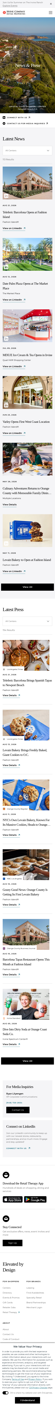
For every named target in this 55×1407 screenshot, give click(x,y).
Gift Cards (8, 1302)
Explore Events (10, 6)
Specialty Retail (34, 1297)
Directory (7, 1292)
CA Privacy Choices (38, 1387)
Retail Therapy (10, 1312)
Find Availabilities (35, 1292)
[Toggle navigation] (50, 12)
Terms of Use (18, 1379)
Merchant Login (34, 1307)
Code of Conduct (11, 1339)
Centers (6, 1288)
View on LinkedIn (12, 228)
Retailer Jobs (9, 1307)
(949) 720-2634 (14, 1103)
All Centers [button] (10, 150)
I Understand (27, 1400)
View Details (10, 504)
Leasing (30, 1288)
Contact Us (18, 1110)
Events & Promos (11, 1297)
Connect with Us (16, 1148)
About (6, 1329)
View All (27, 587)
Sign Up (12, 1243)
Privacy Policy (35, 1379)
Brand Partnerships (36, 1302)
